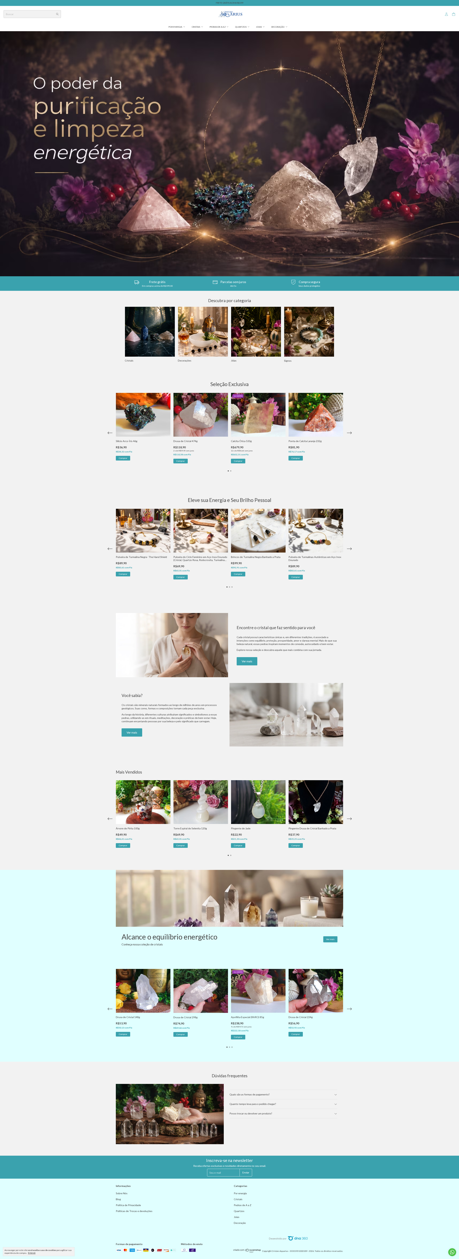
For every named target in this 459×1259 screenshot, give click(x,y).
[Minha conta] (446, 14)
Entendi (32, 1253)
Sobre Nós (121, 1193)
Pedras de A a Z (218, 26)
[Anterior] (110, 334)
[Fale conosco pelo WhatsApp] (452, 1252)
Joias (259, 26)
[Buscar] (57, 14)
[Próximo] (349, 334)
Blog (118, 1199)
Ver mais (247, 661)
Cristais (196, 26)
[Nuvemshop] (247, 1252)
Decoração (278, 26)
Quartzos (241, 26)
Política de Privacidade (128, 1205)
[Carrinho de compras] (453, 14)
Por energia (175, 26)
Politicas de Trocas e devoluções (134, 1211)
